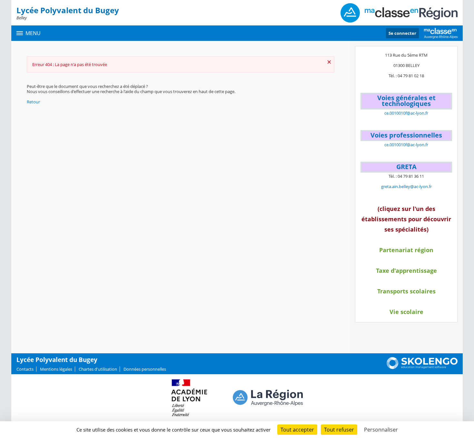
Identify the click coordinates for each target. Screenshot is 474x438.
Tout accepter (297, 429)
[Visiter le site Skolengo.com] (422, 367)
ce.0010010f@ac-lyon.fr (406, 113)
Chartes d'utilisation (98, 369)
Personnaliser (381, 429)
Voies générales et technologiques (406, 100)
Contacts (25, 369)
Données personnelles (144, 369)
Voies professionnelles (406, 135)
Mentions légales (56, 369)
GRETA (406, 166)
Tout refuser (339, 429)
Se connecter (402, 33)
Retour (33, 102)
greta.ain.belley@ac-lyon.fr (406, 186)
